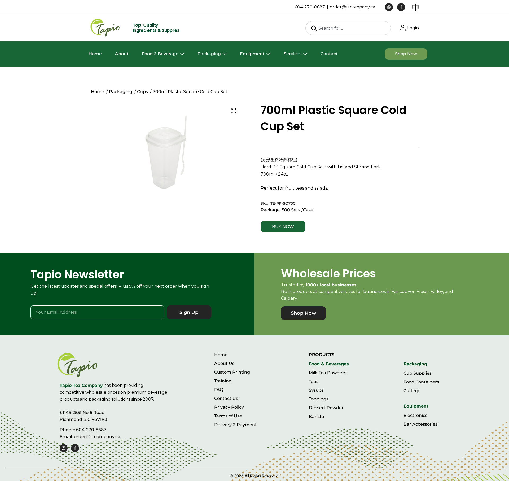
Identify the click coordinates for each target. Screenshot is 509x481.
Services (292, 53)
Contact (329, 53)
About (122, 53)
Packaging (209, 53)
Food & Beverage (160, 53)
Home (95, 53)
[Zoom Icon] (234, 110)
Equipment (252, 53)
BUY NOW (283, 226)
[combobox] (348, 28)
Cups (142, 91)
